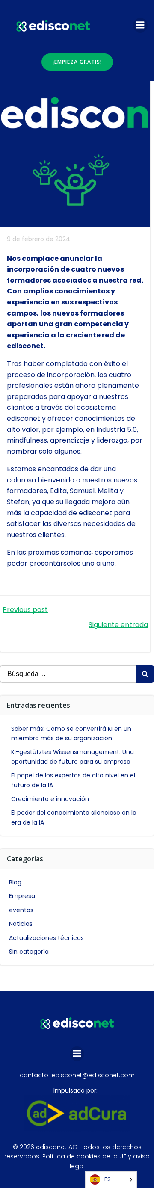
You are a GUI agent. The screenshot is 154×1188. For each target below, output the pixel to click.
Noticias (21, 923)
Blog (15, 882)
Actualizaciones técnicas (46, 938)
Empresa (22, 896)
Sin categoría (29, 951)
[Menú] (140, 25)
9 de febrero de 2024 (38, 239)
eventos (21, 910)
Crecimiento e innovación (50, 799)
